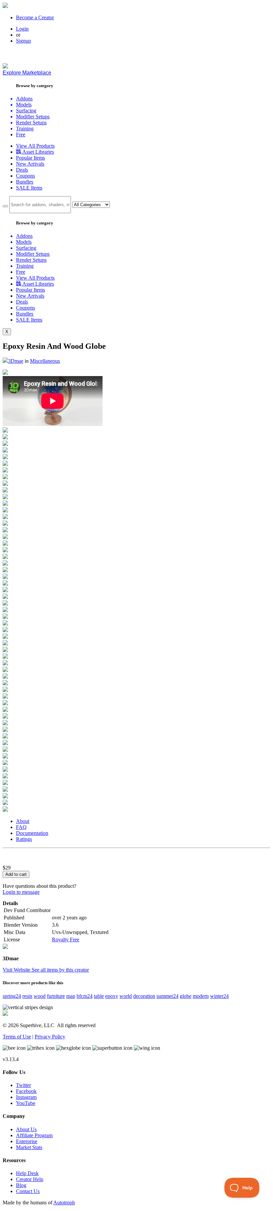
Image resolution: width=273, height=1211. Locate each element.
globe (185, 996)
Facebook (26, 1091)
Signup (23, 41)
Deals (22, 170)
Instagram (26, 1097)
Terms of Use (17, 1036)
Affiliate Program (34, 1135)
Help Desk (27, 1173)
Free (20, 134)
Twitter (23, 1085)
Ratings (24, 839)
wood (40, 996)
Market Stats (29, 1147)
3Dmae (15, 361)
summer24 (167, 996)
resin (27, 996)
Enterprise (26, 1141)
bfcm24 (85, 996)
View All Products (35, 146)
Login (22, 29)
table (99, 996)
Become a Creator (35, 17)
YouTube (25, 1103)
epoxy (111, 996)
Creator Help (29, 1179)
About (22, 821)
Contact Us (28, 1191)
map (70, 996)
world (126, 996)
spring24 (12, 996)
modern (201, 996)
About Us (26, 1129)
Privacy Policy (50, 1036)
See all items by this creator (60, 970)
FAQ (21, 827)
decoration (144, 996)
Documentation (32, 833)
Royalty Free (65, 939)
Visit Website (17, 970)
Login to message (21, 892)
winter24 (219, 996)
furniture (56, 996)
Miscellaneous (45, 361)
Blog (21, 1185)
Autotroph (64, 1202)
